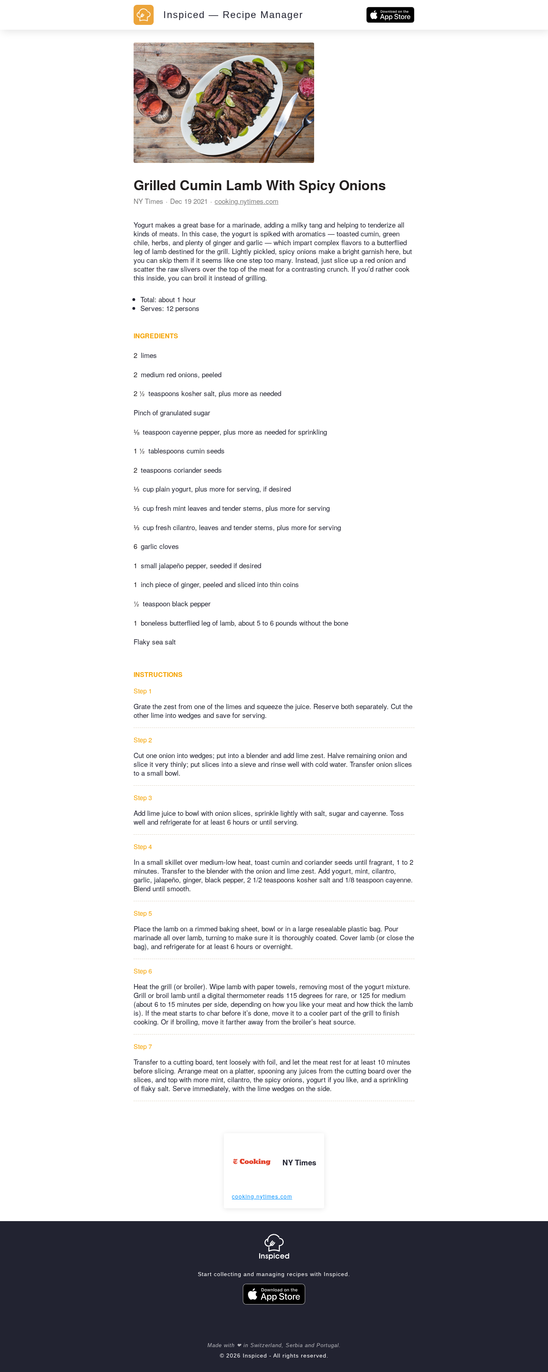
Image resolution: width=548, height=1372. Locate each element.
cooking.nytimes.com (246, 201)
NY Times (148, 201)
